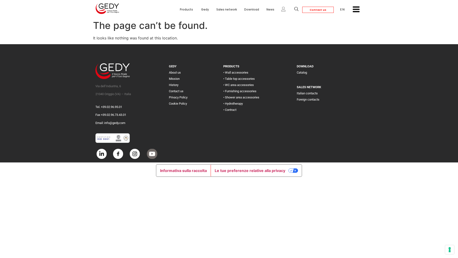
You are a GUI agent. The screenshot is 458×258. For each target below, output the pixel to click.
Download (251, 9)
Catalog (302, 72)
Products (187, 9)
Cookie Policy (178, 103)
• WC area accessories (238, 85)
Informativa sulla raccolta (183, 170)
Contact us (318, 10)
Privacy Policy (178, 97)
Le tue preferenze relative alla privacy (250, 170)
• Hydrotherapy (233, 103)
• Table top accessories (239, 79)
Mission (174, 79)
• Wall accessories (235, 72)
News (270, 9)
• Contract (229, 110)
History (173, 85)
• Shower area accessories (241, 97)
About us (175, 72)
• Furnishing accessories (239, 91)
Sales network (226, 9)
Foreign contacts (308, 99)
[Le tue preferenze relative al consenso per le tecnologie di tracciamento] (449, 249)
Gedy (205, 9)
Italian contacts (307, 93)
